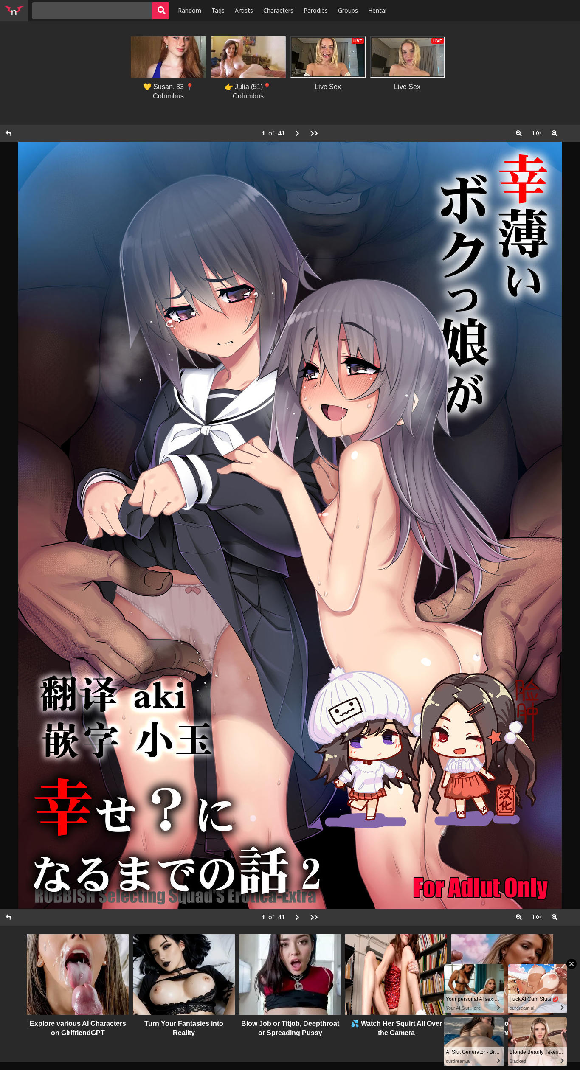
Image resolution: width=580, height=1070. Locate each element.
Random (189, 10)
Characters (278, 10)
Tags (218, 10)
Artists (244, 10)
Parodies (316, 10)
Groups (348, 10)
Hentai (377, 10)
